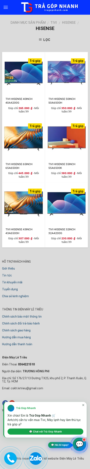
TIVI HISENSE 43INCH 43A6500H (18, 231)
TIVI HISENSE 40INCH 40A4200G (18, 100)
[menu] (5, 7)
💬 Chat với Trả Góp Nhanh (45, 431)
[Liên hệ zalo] (35, 458)
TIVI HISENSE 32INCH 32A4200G (61, 231)
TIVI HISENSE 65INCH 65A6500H (18, 165)
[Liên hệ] (10, 458)
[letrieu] (45, 7)
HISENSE (69, 23)
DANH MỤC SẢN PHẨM (28, 23)
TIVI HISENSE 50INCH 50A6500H (61, 100)
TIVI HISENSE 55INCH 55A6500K (61, 165)
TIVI (53, 23)
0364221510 (26, 364)
